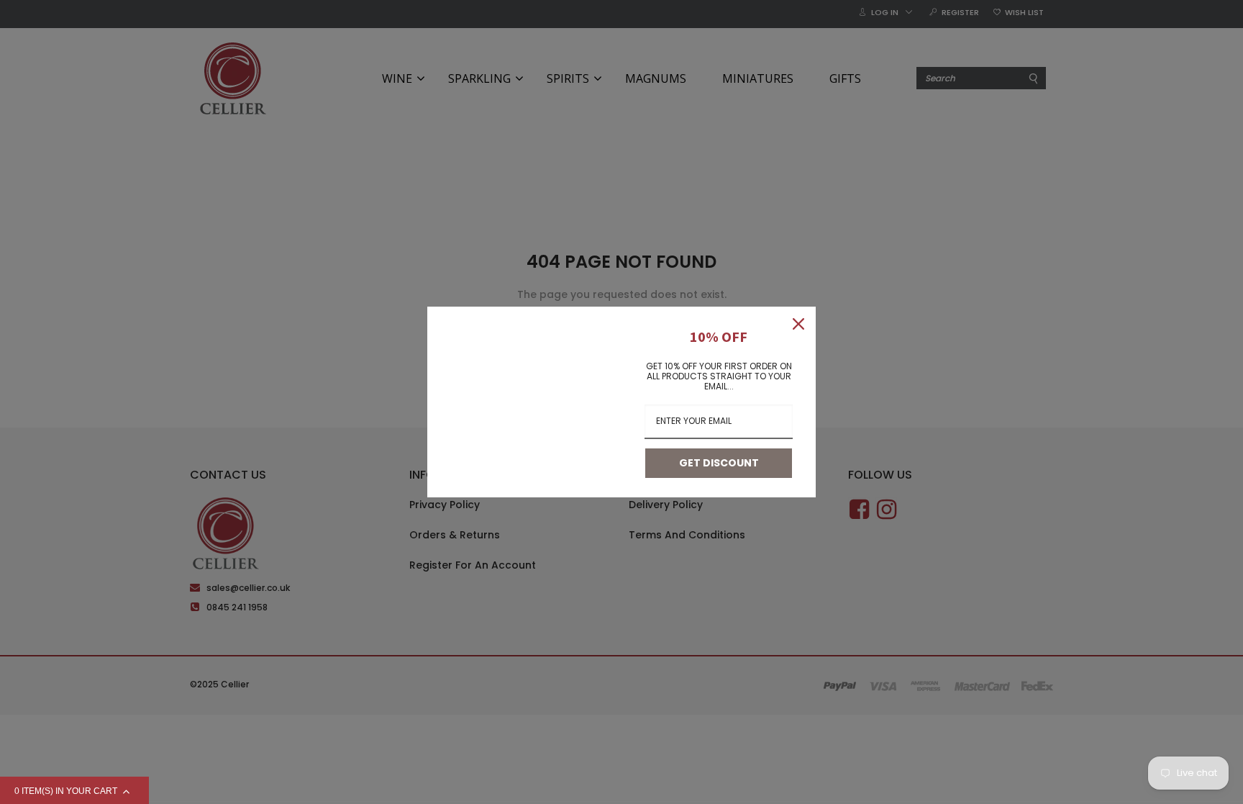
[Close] (798, 324)
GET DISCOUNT (719, 463)
